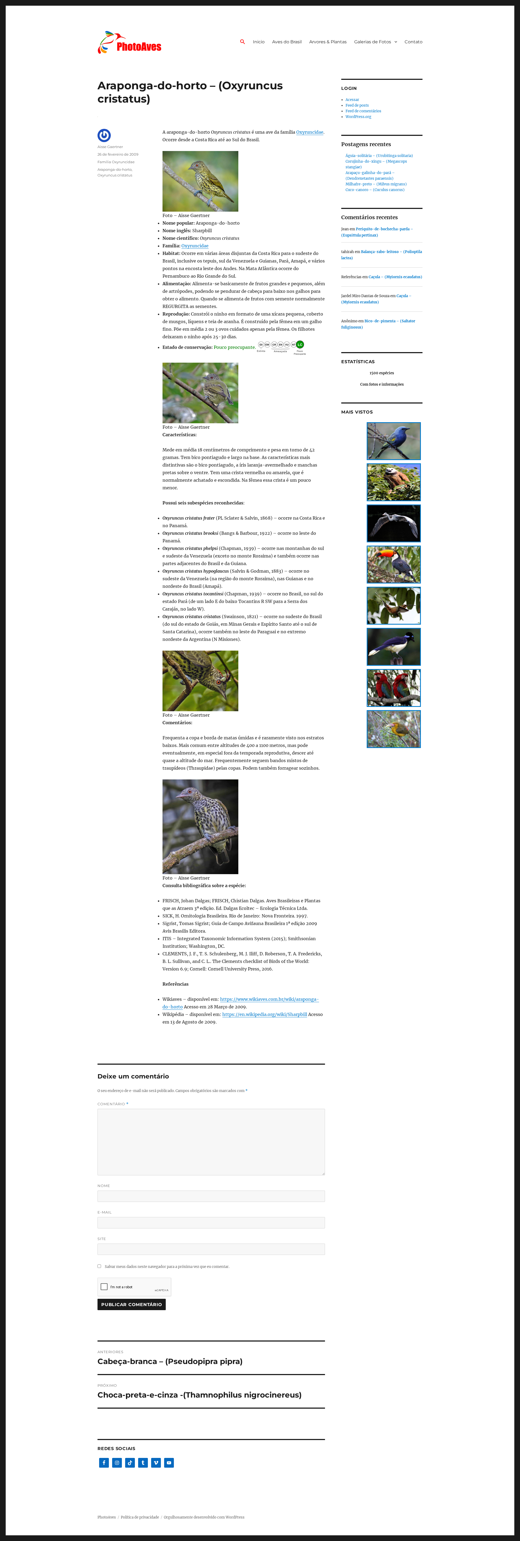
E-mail (105, 1212)
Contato (413, 41)
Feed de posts (357, 105)
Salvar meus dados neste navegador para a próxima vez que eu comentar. (167, 1266)
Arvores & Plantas (328, 41)
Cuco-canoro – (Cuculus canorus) (375, 190)
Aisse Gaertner (110, 147)
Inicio (259, 41)
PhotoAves (107, 1517)
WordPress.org (358, 116)
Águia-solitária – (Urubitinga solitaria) (379, 155)
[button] (242, 42)
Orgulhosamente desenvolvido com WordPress (204, 1517)
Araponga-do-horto (115, 169)
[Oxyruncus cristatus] (243, 181)
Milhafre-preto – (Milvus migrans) (376, 184)
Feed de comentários (363, 111)
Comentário (113, 1104)
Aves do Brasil (287, 41)
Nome (104, 1185)
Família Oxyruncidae (116, 162)
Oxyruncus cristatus (115, 175)
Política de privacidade (140, 1517)
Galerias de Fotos (372, 41)
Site (102, 1239)
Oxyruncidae (309, 132)
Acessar (352, 99)
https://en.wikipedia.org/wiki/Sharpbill (264, 1014)
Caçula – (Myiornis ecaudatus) (395, 277)
